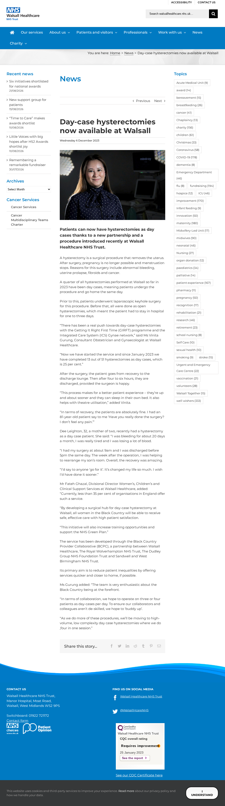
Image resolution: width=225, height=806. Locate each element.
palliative (185, 275)
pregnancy (187, 297)
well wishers (188, 400)
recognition (187, 305)
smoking (184, 357)
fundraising (202, 186)
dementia (185, 164)
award (183, 90)
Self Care (185, 342)
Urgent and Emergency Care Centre (193, 368)
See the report (132, 758)
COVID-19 (186, 157)
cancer (184, 112)
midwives (186, 238)
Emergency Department (194, 175)
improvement (190, 200)
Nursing (185, 253)
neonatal (186, 245)
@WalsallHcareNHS (134, 710)
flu (180, 186)
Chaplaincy (187, 120)
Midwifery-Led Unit (192, 230)
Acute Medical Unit (192, 82)
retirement (187, 327)
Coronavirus (187, 150)
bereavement (188, 97)
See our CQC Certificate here (139, 775)
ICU (204, 193)
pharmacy (186, 290)
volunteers (186, 386)
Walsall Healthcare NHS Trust (141, 696)
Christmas (186, 142)
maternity (187, 223)
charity (184, 127)
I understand (202, 793)
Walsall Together (190, 393)
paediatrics (187, 268)
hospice (184, 193)
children (185, 135)
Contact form (17, 720)
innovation (187, 215)
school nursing (189, 335)
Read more (126, 791)
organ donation (190, 260)
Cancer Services (23, 207)
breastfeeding (189, 105)
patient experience (193, 282)
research (185, 320)
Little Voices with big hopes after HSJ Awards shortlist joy (28, 141)
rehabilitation (188, 312)
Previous (143, 101)
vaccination (187, 378)
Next (158, 101)
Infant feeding (188, 208)
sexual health (188, 350)
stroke (206, 357)
